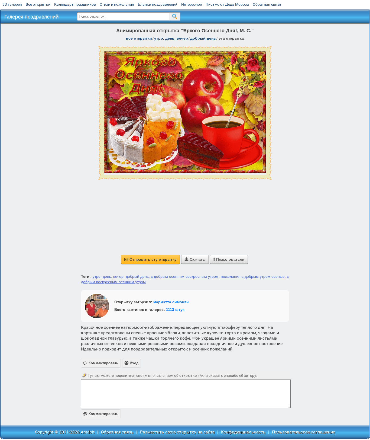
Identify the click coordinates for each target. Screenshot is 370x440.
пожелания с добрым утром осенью (253, 276)
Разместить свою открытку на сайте (177, 432)
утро (96, 276)
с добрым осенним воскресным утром (185, 276)
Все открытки (38, 4)
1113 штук (175, 309)
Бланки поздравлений (157, 4)
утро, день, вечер (171, 38)
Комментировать (100, 414)
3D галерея (12, 4)
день (107, 276)
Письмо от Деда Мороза (227, 4)
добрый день (203, 38)
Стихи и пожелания (117, 4)
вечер (118, 276)
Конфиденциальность (243, 432)
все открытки (139, 38)
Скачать (195, 259)
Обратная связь (267, 4)
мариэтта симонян (171, 302)
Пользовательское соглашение (303, 432)
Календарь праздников (75, 4)
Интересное (191, 4)
